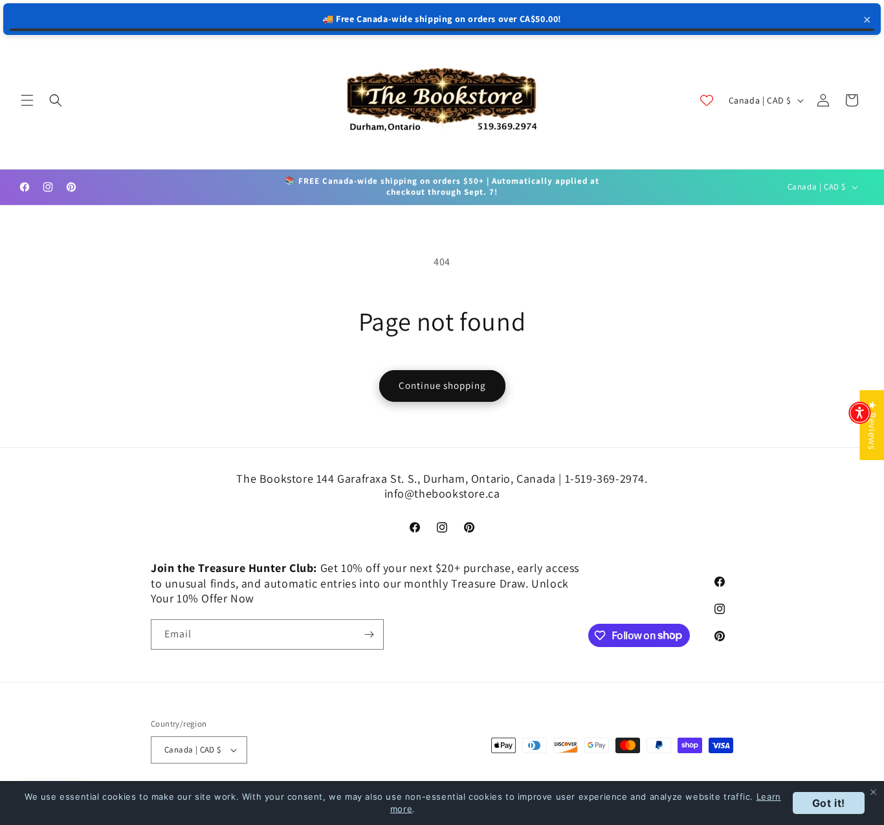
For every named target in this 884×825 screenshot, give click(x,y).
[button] (27, 100)
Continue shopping (442, 385)
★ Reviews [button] (872, 424)
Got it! (828, 803)
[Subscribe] (369, 634)
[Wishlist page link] (706, 100)
